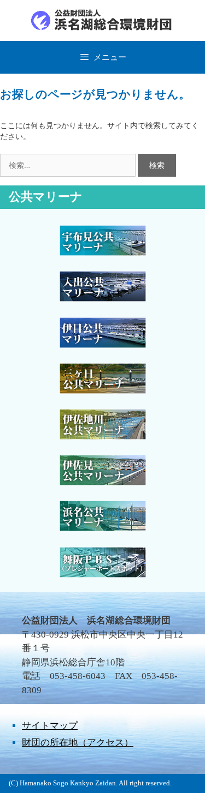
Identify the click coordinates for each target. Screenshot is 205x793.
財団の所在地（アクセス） (77, 742)
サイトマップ (50, 725)
